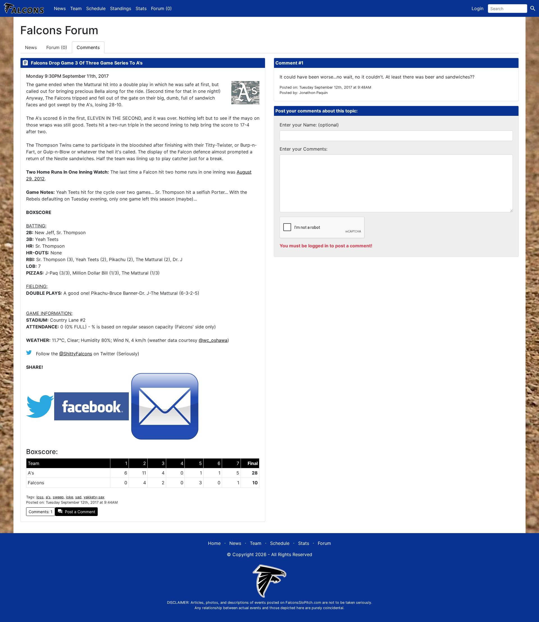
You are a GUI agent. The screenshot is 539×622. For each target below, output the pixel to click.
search (532, 8)
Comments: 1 (40, 511)
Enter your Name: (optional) (309, 125)
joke (69, 497)
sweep (58, 497)
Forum (56, 47)
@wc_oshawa (213, 340)
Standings (120, 8)
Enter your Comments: (303, 149)
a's (48, 497)
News (60, 8)
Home (214, 543)
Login (477, 8)
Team (76, 8)
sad (78, 497)
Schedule (96, 8)
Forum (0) (161, 8)
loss (40, 497)
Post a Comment (76, 511)
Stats (141, 8)
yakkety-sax (94, 497)
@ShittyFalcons (75, 353)
